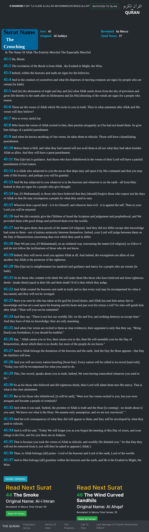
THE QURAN (10, 526)
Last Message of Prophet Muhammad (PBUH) (117, 526)
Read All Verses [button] (16, 513)
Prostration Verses (29, 526)
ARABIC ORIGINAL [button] (15, 479)
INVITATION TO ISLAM (104, 6)
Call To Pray (85, 526)
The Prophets (69, 526)
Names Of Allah (50, 526)
